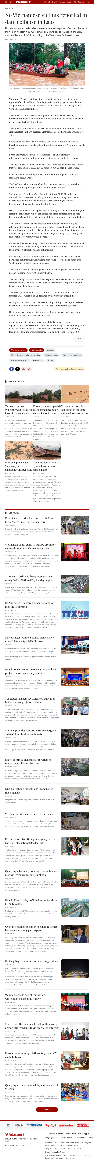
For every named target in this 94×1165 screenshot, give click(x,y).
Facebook (11, 369)
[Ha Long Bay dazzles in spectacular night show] (75, 968)
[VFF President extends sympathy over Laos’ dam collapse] (47, 450)
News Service (67, 1137)
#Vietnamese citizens (18, 350)
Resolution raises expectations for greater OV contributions (31, 1055)
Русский (81, 2)
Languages (49, 1137)
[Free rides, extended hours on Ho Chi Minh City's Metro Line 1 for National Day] (75, 525)
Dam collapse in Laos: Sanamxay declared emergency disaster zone (18, 466)
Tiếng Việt (47, 2)
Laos (51, 360)
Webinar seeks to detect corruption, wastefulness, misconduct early (25, 996)
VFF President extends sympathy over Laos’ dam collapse (45, 466)
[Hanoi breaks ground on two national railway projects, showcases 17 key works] (75, 677)
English (54, 2)
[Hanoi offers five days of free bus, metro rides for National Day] (75, 907)
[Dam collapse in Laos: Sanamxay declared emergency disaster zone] (19, 450)
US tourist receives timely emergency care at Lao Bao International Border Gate (30, 841)
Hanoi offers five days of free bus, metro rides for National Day (31, 902)
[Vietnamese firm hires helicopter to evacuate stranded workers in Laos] (75, 394)
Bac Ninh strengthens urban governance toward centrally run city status (28, 761)
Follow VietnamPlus (63, 369)
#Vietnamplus (38, 360)
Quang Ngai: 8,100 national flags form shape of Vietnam (31, 1087)
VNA (57, 1137)
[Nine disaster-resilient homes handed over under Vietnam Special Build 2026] (75, 645)
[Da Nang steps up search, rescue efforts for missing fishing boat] (75, 610)
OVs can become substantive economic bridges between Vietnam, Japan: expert (32, 928)
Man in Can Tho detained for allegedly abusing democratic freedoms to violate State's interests (32, 1025)
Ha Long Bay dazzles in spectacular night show (31, 961)
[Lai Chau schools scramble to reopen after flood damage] (75, 796)
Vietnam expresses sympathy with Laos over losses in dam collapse (18, 410)
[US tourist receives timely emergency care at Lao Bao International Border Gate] (75, 846)
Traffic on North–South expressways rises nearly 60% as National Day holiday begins (29, 578)
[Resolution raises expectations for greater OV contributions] (75, 1060)
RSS (79, 1133)
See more (14, 512)
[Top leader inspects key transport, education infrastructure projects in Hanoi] (75, 706)
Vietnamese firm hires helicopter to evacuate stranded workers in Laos (75, 410)
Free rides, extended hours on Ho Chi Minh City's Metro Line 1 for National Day (29, 520)
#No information (36, 350)
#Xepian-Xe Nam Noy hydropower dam (25, 355)
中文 (75, 2)
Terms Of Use (71, 1133)
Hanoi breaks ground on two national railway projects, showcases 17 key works (30, 671)
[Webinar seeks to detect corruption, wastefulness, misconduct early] (75, 1002)
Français (62, 2)
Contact (90, 1137)
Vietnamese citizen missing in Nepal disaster (30, 814)
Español (69, 2)
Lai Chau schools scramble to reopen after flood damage (29, 790)
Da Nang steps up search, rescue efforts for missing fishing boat (29, 604)
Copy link (29, 369)
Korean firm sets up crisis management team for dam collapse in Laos (47, 410)
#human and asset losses (72, 355)
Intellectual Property (56, 1133)
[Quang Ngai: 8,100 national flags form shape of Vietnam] (75, 1092)
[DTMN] (58, 1125)
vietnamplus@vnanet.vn (59, 1152)
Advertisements (79, 1137)
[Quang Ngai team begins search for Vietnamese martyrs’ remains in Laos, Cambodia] (75, 878)
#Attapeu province (51, 355)
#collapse (50, 350)
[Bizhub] (10, 1125)
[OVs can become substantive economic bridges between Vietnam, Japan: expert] (75, 934)
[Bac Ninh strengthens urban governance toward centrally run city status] (75, 767)
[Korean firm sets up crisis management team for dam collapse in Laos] (47, 394)
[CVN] (42, 1125)
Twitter (17, 369)
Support (86, 1133)
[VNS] (26, 1125)
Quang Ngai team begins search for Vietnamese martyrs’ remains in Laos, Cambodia (32, 872)
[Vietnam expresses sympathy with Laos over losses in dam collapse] (19, 394)
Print (23, 369)
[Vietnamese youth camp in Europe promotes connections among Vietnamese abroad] (75, 552)
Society (9, 8)
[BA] (74, 1125)
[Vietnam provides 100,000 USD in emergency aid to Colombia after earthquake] (75, 738)
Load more (47, 1109)
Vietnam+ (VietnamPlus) (23, 2)
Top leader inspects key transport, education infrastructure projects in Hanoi (30, 700)
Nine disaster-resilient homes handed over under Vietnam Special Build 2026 (29, 639)
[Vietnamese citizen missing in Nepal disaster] (75, 821)
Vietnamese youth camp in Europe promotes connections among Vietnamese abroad (30, 546)
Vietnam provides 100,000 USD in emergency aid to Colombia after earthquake (31, 732)
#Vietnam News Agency (20, 360)
